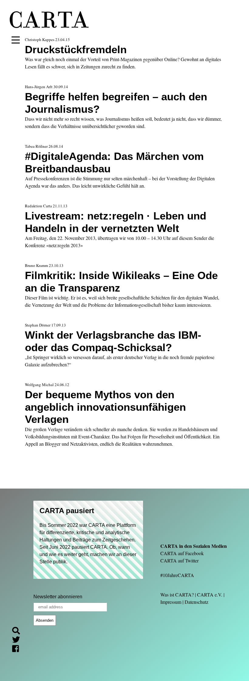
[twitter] (18, 640)
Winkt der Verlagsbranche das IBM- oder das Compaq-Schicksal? (113, 341)
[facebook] (18, 649)
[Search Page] (18, 631)
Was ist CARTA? (177, 594)
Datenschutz (196, 602)
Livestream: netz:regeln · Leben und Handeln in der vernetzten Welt (115, 222)
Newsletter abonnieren (57, 596)
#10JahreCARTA (177, 575)
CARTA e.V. (209, 594)
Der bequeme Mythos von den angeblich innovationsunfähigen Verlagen (105, 407)
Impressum (170, 602)
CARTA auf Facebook (182, 553)
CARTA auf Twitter (179, 560)
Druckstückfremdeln (76, 49)
